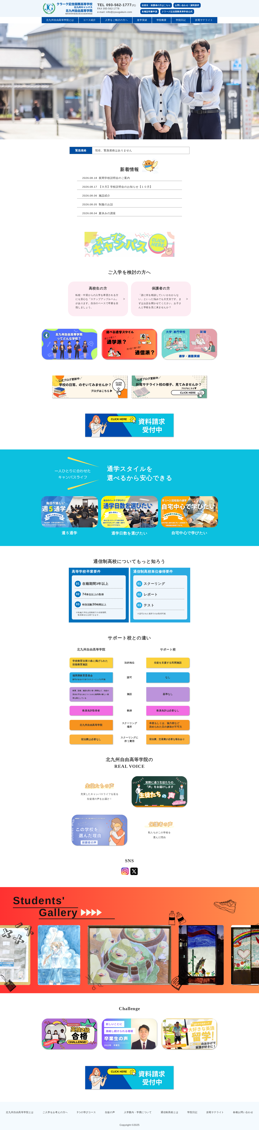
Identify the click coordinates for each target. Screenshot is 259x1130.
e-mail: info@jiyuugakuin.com (114, 12)
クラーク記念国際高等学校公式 (177, 11)
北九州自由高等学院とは (60, 20)
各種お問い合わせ (243, 1112)
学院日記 (181, 20)
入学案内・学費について (138, 1112)
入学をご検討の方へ (116, 20)
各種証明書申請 (149, 11)
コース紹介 (89, 20)
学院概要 (161, 20)
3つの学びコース (86, 1112)
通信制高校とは (169, 1112)
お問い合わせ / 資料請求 (187, 5)
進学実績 (142, 20)
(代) (116, 5)
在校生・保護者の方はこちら (156, 5)
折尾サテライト (204, 20)
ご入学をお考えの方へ (55, 1112)
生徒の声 (110, 1112)
